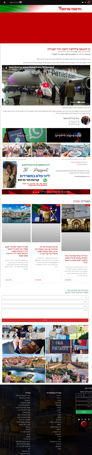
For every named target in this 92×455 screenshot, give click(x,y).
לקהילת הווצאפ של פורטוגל (78, 162)
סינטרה (28, 429)
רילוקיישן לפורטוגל (24, 405)
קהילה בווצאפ (24, 135)
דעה (59, 439)
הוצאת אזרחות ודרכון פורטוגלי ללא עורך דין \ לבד (23, 446)
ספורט (59, 410)
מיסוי (59, 415)
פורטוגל (87, 54)
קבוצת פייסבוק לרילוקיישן (68, 135)
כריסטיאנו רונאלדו (55, 422)
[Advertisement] (46, 26)
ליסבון (24, 332)
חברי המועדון (56, 432)
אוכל (59, 449)
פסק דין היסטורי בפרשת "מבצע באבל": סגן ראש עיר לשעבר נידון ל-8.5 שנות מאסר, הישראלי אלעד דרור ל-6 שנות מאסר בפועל (16, 251)
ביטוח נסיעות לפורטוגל (23, 441)
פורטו (24, 361)
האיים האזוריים (24, 375)
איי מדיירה (26, 439)
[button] (21, 2)
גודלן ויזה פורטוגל (55, 441)
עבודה (59, 408)
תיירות (82, 54)
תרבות (59, 395)
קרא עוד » (67, 280)
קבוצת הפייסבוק (81, 164)
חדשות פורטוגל (25, 454)
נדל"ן (67, 375)
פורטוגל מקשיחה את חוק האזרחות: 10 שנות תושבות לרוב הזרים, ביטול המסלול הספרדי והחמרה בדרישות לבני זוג (46, 250)
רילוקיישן (17, 150)
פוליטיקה (58, 403)
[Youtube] (82, 2)
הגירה (59, 437)
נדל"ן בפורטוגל (46, 150)
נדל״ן (59, 412)
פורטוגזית (67, 347)
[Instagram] (85, 419)
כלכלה (59, 424)
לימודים (58, 420)
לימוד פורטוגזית (76, 150)
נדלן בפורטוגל (26, 451)
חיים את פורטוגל (55, 427)
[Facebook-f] (85, 2)
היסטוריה (58, 434)
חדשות (59, 429)
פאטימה (58, 405)
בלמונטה (58, 446)
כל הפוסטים (74, 122)
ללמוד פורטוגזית (25, 403)
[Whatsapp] (82, 419)
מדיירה (67, 361)
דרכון (23, 347)
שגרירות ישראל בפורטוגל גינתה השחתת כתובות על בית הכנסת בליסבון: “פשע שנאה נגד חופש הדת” (76, 259)
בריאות (58, 444)
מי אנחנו (27, 400)
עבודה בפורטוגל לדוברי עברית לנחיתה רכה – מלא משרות (23, 410)
